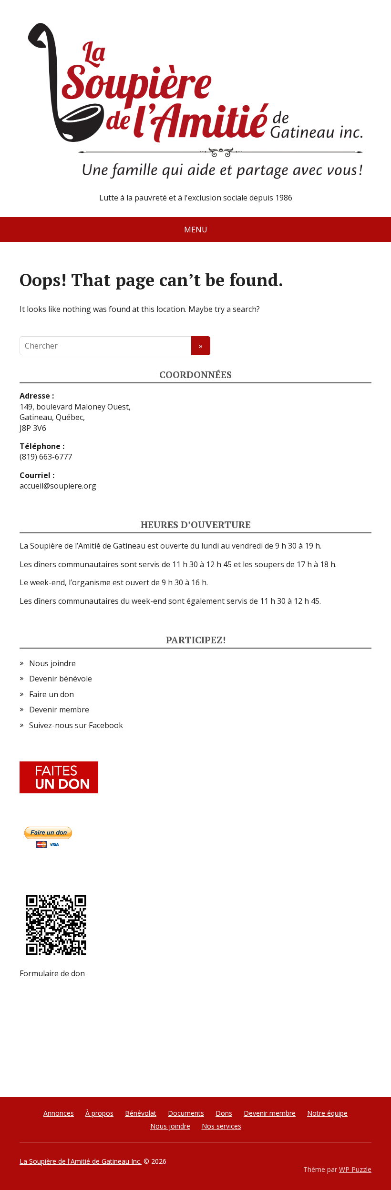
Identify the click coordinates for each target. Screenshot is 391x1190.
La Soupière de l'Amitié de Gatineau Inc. (81, 1161)
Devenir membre (59, 709)
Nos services (221, 1125)
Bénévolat (140, 1113)
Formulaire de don (52, 973)
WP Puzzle (355, 1169)
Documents (186, 1113)
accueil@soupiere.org (58, 485)
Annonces (58, 1113)
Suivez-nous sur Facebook (76, 725)
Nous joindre (52, 663)
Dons (224, 1113)
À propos (99, 1113)
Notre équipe (327, 1113)
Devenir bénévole (60, 678)
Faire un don (51, 694)
